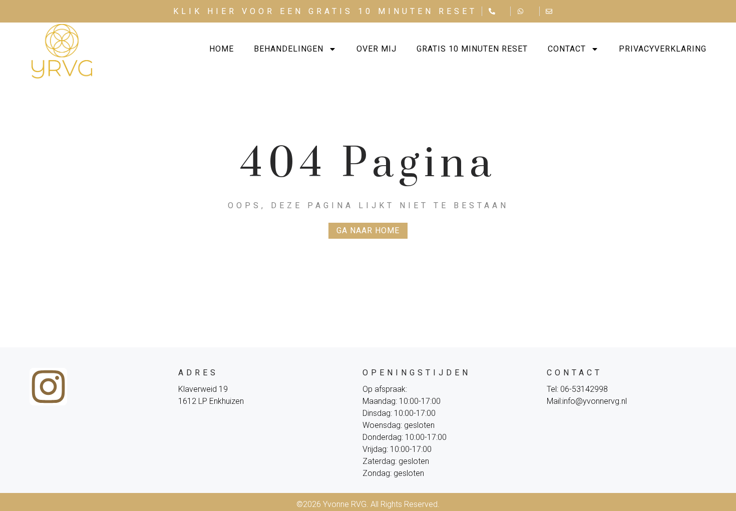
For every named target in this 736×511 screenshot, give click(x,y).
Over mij (376, 49)
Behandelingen (288, 49)
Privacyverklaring (662, 49)
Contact (567, 49)
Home (221, 49)
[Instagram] (48, 386)
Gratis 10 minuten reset (472, 49)
